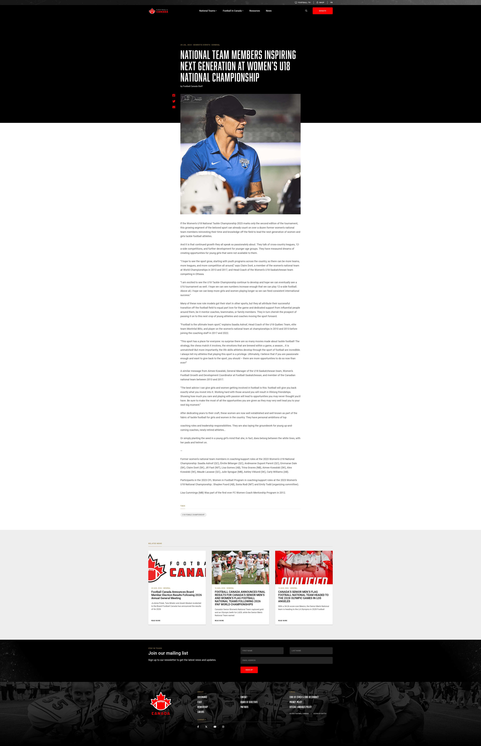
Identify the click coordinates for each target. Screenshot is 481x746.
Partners (244, 706)
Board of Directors (249, 702)
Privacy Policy (296, 702)
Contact (244, 697)
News (269, 10)
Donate (322, 11)
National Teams (207, 10)
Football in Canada (232, 10)
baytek (324, 714)
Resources (254, 10)
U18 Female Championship (193, 515)
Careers (200, 711)
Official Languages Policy (301, 706)
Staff (199, 702)
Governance (202, 697)
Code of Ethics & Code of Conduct (304, 697)
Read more (155, 621)
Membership (202, 706)
